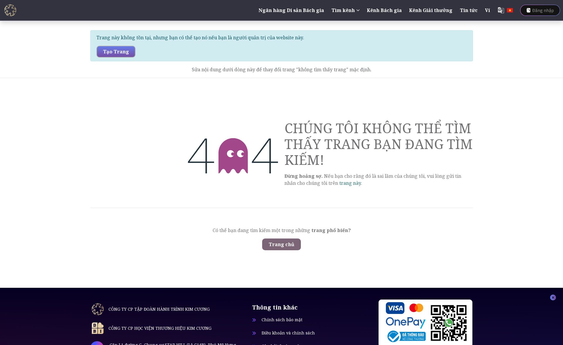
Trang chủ (281, 244)
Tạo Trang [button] (116, 51)
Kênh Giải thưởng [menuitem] (430, 10)
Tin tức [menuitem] (469, 10)
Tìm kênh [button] (343, 10)
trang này (350, 183)
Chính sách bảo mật (282, 319)
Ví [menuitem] (487, 10)
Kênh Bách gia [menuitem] (384, 10)
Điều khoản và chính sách (288, 333)
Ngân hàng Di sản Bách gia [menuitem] (291, 10)
